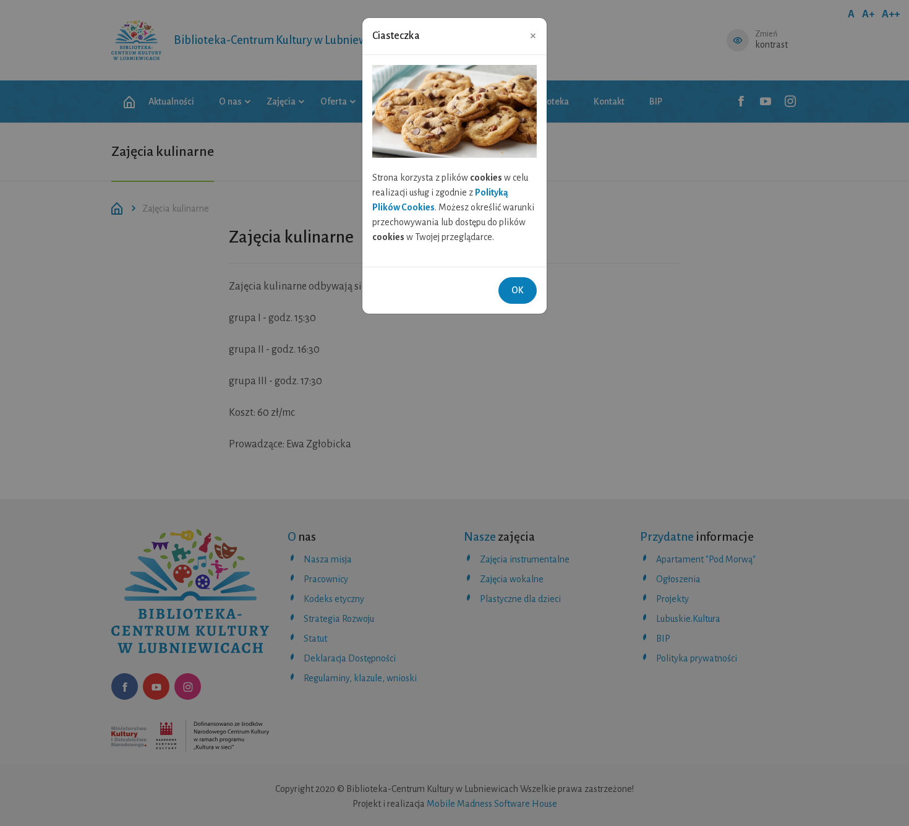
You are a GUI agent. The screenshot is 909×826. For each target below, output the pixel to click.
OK (517, 290)
